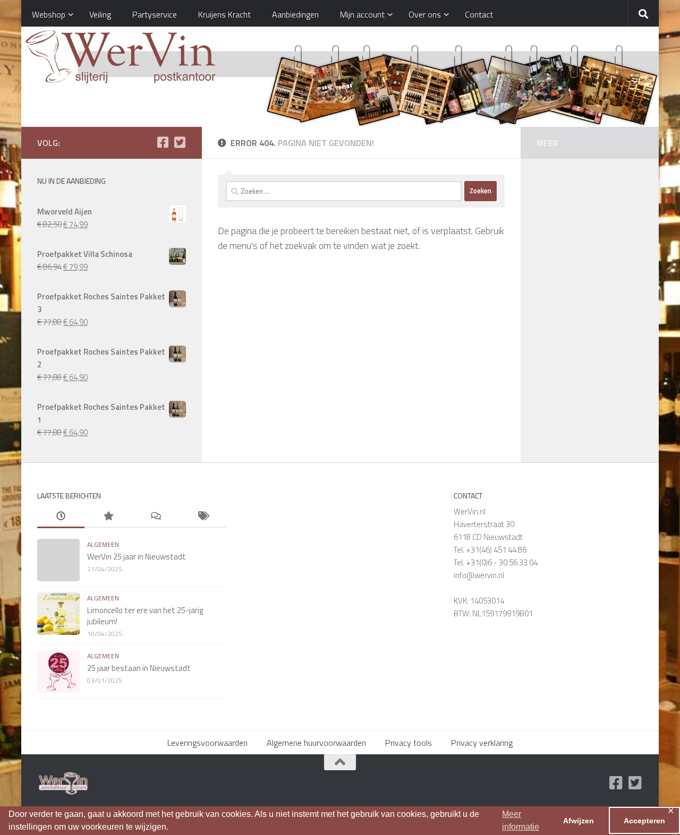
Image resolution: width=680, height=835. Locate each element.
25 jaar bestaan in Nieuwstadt (139, 668)
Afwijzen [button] (578, 820)
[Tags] (202, 516)
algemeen (103, 544)
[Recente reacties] (155, 516)
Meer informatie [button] (520, 820)
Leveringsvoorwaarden (207, 742)
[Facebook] (162, 142)
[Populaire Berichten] (108, 516)
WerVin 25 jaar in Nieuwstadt (136, 556)
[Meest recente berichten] (60, 516)
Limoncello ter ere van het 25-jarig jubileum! (145, 615)
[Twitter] (179, 142)
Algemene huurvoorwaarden (316, 742)
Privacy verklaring (482, 742)
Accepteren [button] (644, 820)
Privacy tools (408, 742)
